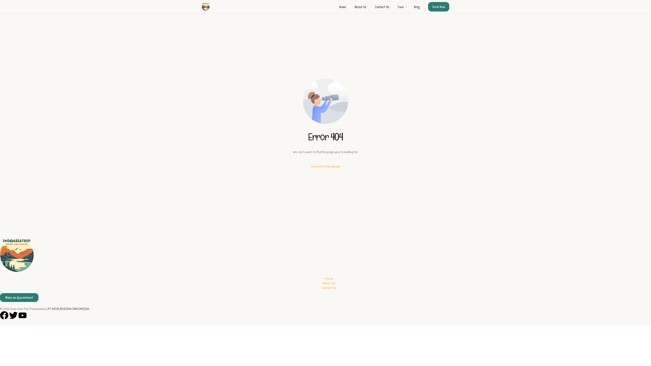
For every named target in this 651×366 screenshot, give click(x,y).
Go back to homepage (325, 166)
